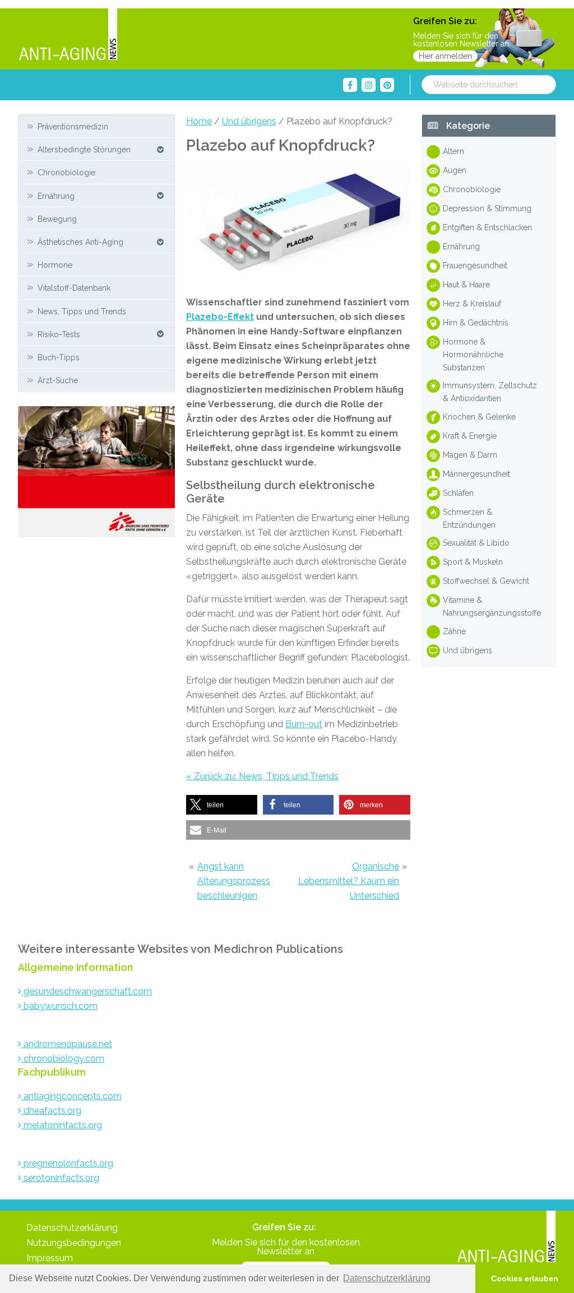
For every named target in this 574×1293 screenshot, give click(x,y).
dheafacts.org (51, 1110)
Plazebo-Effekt (220, 316)
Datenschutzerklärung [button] (386, 1278)
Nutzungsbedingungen (73, 1243)
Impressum (49, 1258)
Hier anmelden (445, 56)
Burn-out (303, 724)
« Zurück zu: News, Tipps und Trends (262, 776)
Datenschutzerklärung (72, 1227)
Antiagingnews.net (68, 35)
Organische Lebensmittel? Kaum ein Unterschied (348, 881)
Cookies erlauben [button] (524, 1278)
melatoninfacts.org (61, 1125)
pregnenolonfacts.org (67, 1163)
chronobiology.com (62, 1058)
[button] (221, 805)
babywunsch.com (59, 1006)
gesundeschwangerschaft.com (86, 991)
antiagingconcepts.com (71, 1096)
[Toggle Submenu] (160, 149)
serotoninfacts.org (60, 1178)
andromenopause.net (66, 1044)
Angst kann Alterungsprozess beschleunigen (233, 881)
